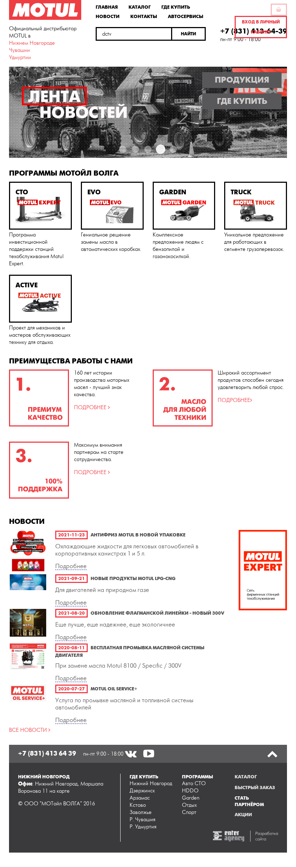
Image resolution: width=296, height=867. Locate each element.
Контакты (143, 16)
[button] (189, 34)
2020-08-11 (71, 648)
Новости (107, 16)
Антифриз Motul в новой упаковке (138, 535)
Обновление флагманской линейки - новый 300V (157, 613)
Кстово (138, 805)
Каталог (140, 6)
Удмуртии (20, 57)
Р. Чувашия (142, 820)
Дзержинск (142, 791)
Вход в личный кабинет (261, 27)
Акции (243, 815)
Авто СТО (194, 783)
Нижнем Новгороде (32, 43)
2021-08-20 (71, 613)
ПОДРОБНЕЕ (91, 407)
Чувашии (19, 50)
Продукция (242, 80)
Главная (107, 6)
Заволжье (141, 812)
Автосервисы (185, 16)
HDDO (190, 791)
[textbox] (134, 34)
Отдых (189, 805)
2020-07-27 (71, 689)
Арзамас (140, 798)
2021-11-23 (71, 535)
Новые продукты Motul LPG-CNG (133, 578)
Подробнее (71, 566)
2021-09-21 (71, 578)
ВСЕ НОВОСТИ (28, 730)
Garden (191, 798)
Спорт (189, 812)
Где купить (175, 6)
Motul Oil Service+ (114, 689)
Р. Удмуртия (143, 827)
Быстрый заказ (255, 788)
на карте (59, 791)
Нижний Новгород (151, 783)
